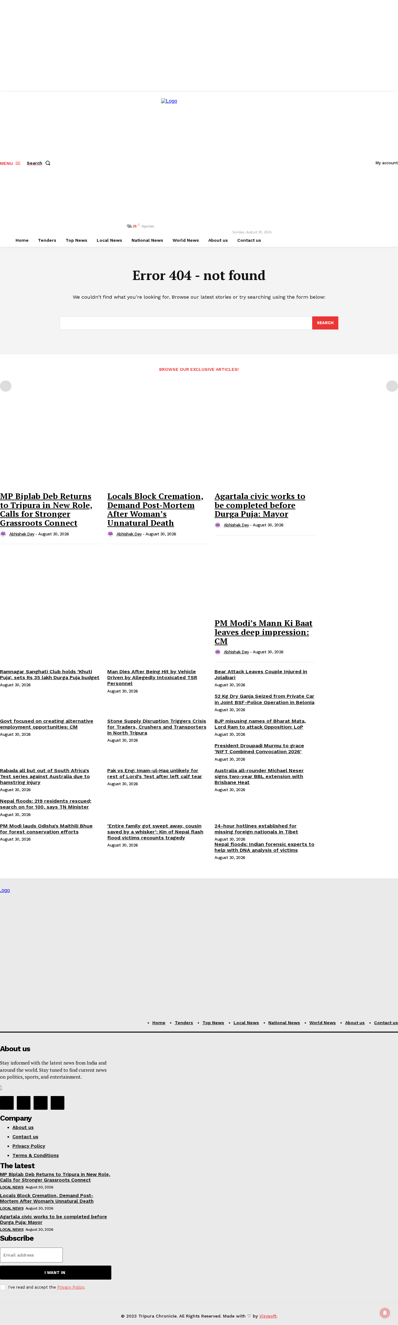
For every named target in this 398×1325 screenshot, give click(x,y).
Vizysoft (267, 1315)
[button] (40, 163)
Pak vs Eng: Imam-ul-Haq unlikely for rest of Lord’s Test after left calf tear (154, 773)
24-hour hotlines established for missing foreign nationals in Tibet (256, 829)
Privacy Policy (70, 1287)
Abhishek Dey (22, 534)
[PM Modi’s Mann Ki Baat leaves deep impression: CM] (265, 577)
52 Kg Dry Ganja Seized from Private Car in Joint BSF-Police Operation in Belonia (264, 699)
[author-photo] (4, 534)
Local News (11, 1187)
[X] (40, 1103)
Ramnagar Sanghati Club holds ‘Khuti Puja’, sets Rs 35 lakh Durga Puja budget (50, 674)
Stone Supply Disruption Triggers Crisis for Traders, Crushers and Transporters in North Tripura (156, 727)
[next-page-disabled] (392, 386)
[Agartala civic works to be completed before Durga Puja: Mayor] (265, 450)
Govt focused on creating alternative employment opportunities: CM (46, 724)
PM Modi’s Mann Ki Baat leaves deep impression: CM (263, 632)
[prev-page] (6, 386)
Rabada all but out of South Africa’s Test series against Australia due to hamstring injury (45, 776)
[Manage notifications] (385, 1313)
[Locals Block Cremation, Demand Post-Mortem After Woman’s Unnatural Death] (157, 450)
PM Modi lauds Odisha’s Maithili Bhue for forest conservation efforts (46, 829)
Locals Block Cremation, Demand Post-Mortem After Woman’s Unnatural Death (155, 509)
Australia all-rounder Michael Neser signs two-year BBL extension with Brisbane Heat (259, 776)
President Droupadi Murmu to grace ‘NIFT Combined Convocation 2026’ (259, 748)
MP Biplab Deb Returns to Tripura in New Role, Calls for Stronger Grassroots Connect (46, 509)
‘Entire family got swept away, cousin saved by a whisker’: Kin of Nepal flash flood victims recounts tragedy (155, 832)
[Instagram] (23, 1103)
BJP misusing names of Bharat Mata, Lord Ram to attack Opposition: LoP (260, 724)
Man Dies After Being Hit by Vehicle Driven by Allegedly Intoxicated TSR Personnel (152, 677)
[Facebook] (7, 1103)
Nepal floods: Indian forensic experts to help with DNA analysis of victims (264, 847)
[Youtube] (57, 1103)
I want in (54, 1272)
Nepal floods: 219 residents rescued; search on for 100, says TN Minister (45, 804)
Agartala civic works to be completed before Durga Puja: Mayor (260, 505)
